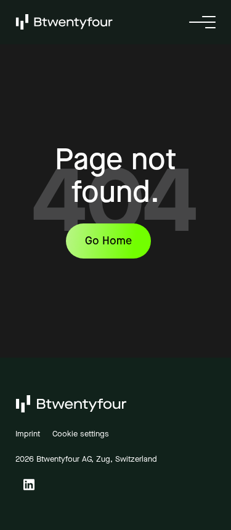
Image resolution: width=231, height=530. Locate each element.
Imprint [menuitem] (27, 433)
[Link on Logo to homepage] (64, 21)
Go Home (108, 240)
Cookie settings (80, 433)
